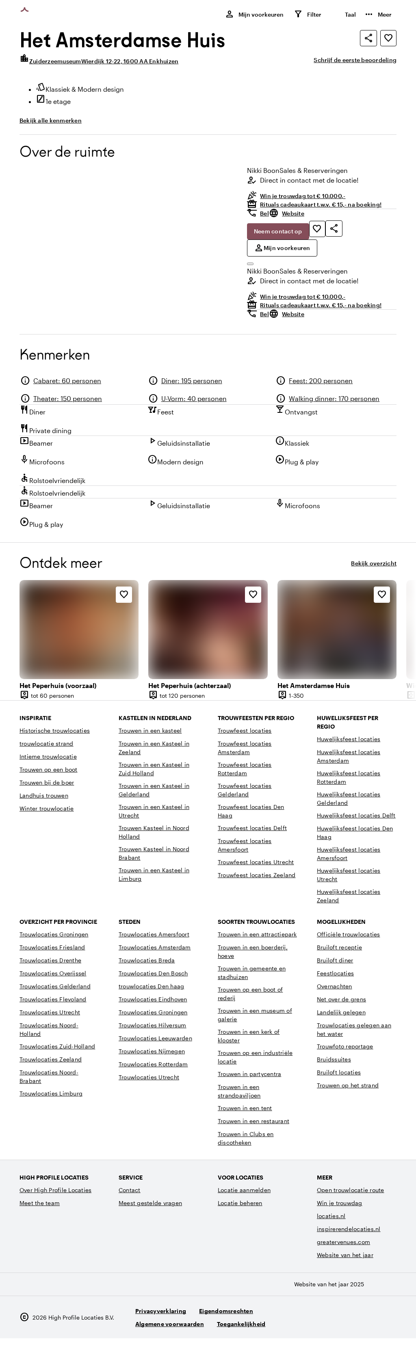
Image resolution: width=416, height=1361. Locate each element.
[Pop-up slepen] (250, 264)
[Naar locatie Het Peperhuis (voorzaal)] (79, 629)
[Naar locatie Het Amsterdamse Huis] (336, 629)
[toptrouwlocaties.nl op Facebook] (366, 1321)
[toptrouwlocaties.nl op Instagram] (344, 1321)
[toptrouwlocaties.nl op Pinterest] (388, 1321)
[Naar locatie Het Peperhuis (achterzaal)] (207, 629)
